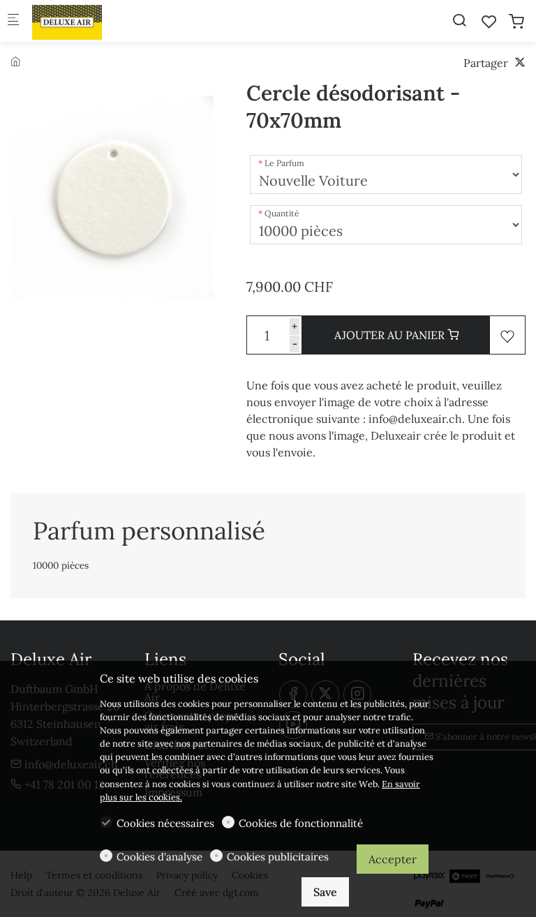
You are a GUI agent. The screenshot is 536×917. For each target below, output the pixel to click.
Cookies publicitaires (278, 856)
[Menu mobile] (13, 21)
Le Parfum (284, 163)
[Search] (459, 20)
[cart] (516, 21)
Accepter (392, 859)
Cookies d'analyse (159, 856)
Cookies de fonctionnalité (301, 823)
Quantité (282, 213)
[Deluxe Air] (88, 21)
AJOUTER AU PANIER (390, 335)
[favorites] (489, 21)
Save (325, 892)
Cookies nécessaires (165, 823)
